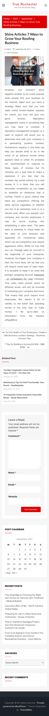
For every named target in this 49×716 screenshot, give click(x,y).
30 (25, 569)
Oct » (14, 573)
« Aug (7, 573)
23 (25, 564)
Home (37, 49)
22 (20, 564)
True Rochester (24, 4)
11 (35, 554)
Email (12, 484)
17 (30, 559)
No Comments (12, 53)
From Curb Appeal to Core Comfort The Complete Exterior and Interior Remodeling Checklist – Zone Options (24, 636)
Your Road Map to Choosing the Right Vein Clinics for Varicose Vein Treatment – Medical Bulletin (24, 598)
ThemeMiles (26, 710)
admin (8, 49)
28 (14, 569)
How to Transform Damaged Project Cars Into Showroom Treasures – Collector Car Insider (22, 625)
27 (8, 569)
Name (12, 472)
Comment (14, 436)
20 (8, 564)
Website (12, 496)
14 (14, 559)
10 (30, 554)
